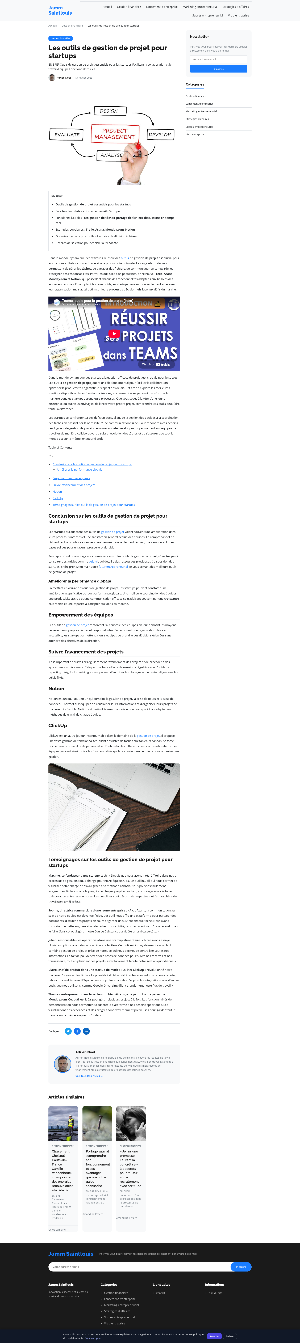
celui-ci (93, 561)
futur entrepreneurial (113, 567)
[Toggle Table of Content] (51, 456)
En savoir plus (93, 1338)
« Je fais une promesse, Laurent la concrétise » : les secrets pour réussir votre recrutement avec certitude (130, 1169)
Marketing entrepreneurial (200, 7)
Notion (57, 491)
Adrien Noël (85, 1052)
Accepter (214, 1336)
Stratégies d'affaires (236, 7)
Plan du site (215, 1293)
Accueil (107, 7)
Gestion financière (129, 7)
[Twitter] (68, 1031)
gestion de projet (112, 532)
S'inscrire (219, 68)
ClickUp (58, 498)
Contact (160, 1293)
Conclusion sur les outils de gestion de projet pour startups (92, 464)
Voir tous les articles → (89, 1076)
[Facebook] (77, 1031)
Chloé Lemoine (57, 1229)
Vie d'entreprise (238, 15)
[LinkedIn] (86, 1031)
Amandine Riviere (92, 1214)
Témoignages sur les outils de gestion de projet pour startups (94, 505)
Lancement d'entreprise (162, 7)
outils (125, 258)
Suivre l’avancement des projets (74, 485)
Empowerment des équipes (71, 478)
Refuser (230, 1336)
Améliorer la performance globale (79, 469)
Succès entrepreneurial (207, 15)
